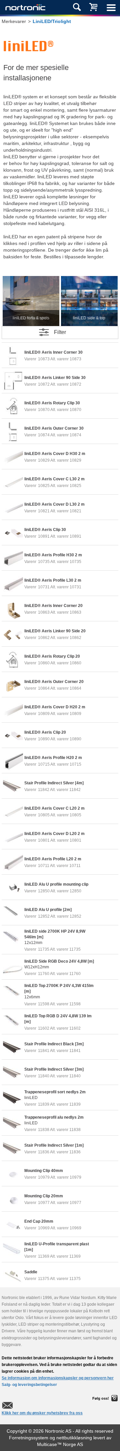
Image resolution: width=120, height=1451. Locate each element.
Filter (60, 332)
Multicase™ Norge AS (60, 1444)
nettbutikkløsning (74, 1437)
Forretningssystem (28, 1437)
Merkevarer (14, 21)
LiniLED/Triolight (52, 21)
